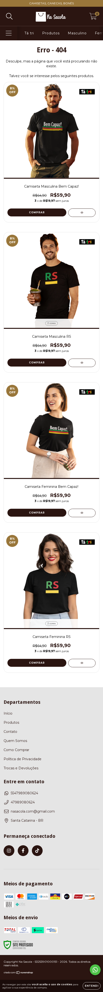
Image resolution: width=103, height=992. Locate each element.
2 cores (51, 323)
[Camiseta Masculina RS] (82, 363)
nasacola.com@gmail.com (33, 811)
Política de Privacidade (22, 759)
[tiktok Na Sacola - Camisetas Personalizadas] (37, 850)
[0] (93, 17)
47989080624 (23, 802)
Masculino (77, 33)
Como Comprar (16, 750)
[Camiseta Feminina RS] (82, 663)
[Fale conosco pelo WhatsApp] (95, 969)
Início (8, 713)
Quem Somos (15, 741)
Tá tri (29, 33)
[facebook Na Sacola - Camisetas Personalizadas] (23, 850)
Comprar (37, 212)
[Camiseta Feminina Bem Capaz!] (82, 513)
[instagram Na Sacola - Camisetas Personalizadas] (9, 850)
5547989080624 (24, 793)
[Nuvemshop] (19, 973)
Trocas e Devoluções (21, 768)
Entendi (91, 985)
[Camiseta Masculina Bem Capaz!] (82, 212)
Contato (10, 731)
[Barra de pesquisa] (9, 16)
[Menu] (8, 33)
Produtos (51, 33)
